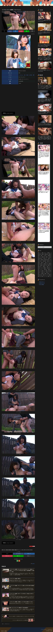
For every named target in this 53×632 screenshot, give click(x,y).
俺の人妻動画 (41, 284)
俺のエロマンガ (42, 283)
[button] (32, 31)
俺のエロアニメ (42, 281)
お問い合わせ (50, 629)
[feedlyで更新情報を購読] (17, 561)
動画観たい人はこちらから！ (8, 113)
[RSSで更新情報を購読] (19, 561)
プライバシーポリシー (44, 629)
